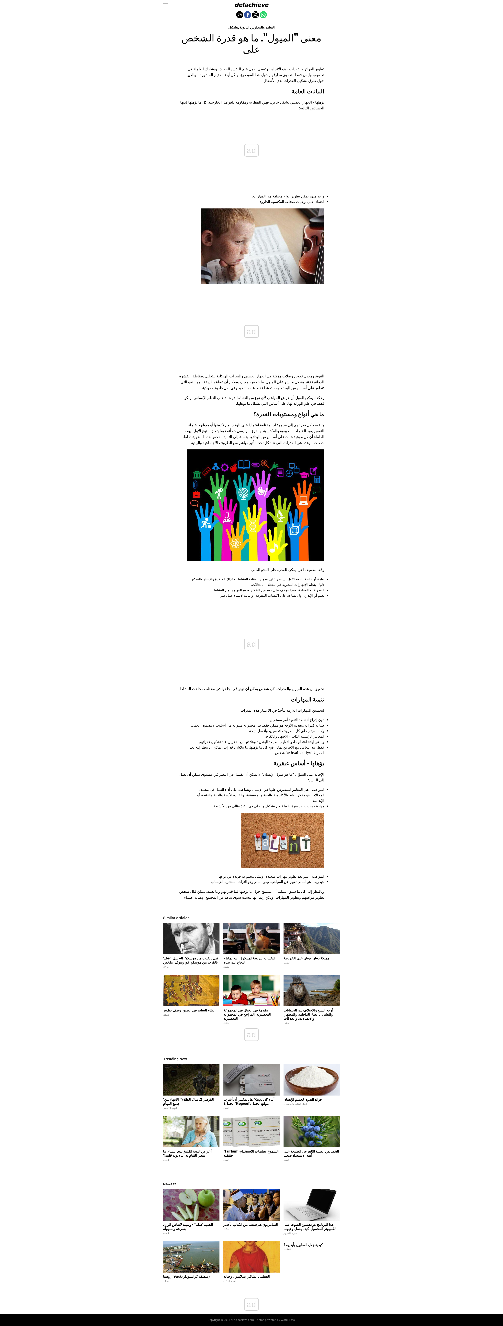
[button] (165, 5)
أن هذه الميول (303, 688)
